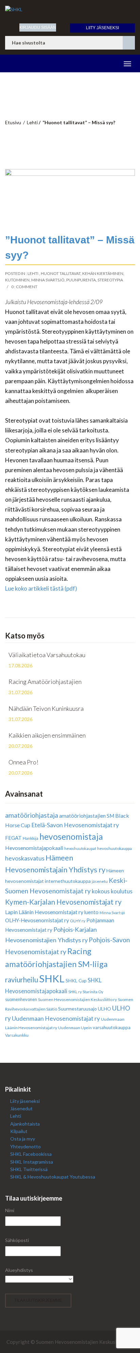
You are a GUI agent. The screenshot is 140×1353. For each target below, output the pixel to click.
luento (91, 912)
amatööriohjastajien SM (86, 816)
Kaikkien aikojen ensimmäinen (47, 735)
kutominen (17, 279)
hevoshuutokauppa (114, 848)
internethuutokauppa (68, 881)
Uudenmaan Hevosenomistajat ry (56, 1018)
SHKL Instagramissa (31, 1162)
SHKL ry (75, 991)
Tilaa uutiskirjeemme (38, 1300)
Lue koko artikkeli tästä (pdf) (41, 588)
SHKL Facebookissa (31, 1154)
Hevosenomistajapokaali (34, 848)
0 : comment (24, 286)
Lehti (32, 122)
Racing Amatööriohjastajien (45, 681)
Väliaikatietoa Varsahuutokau (46, 655)
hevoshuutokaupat (80, 848)
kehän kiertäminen (102, 273)
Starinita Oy (93, 991)
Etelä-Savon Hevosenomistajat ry (75, 825)
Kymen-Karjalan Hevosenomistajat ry (63, 902)
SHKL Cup (76, 980)
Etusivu (13, 122)
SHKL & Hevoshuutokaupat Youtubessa (52, 1177)
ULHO (104, 1009)
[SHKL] (70, 9)
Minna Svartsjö (48, 279)
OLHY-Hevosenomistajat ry (37, 920)
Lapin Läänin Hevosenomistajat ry (44, 912)
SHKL (52, 978)
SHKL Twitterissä (29, 1169)
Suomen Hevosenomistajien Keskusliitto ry (77, 999)
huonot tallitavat (61, 273)
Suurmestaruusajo (77, 1009)
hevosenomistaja (71, 836)
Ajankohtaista (25, 1124)
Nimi (9, 1210)
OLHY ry (77, 920)
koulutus (122, 891)
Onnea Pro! (23, 762)
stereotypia (110, 279)
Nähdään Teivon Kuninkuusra (46, 708)
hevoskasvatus (25, 858)
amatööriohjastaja (31, 815)
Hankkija (30, 838)
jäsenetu (100, 881)
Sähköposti (17, 1240)
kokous (101, 891)
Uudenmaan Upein (75, 1027)
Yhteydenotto (25, 1146)
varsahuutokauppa (111, 1027)
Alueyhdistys (19, 1270)
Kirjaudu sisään (37, 27)
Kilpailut (19, 1131)
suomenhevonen (21, 999)
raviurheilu (21, 980)
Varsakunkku (17, 1035)
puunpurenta (81, 279)
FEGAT (13, 838)
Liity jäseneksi (102, 27)
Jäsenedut (21, 1108)
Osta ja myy (22, 1139)
